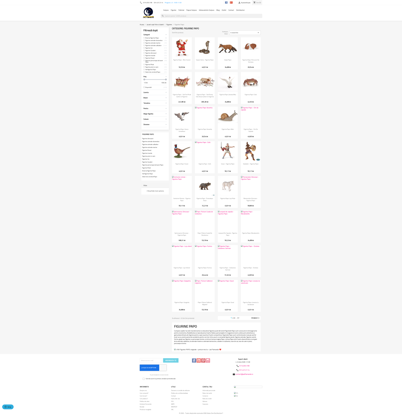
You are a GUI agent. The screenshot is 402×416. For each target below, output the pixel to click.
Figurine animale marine (149, 147)
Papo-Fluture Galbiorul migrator (205, 303)
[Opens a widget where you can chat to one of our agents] (8, 407)
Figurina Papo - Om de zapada (251, 130)
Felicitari (181, 10)
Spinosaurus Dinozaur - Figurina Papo (182, 234)
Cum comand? (144, 393)
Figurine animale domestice (150, 141)
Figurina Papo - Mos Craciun (182, 60)
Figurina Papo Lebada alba (228, 94)
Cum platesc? (144, 398)
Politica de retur (144, 401)
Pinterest (203, 360)
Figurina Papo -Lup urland (182, 268)
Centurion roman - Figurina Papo (181, 199)
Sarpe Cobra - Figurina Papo (205, 60)
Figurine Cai (145, 159)
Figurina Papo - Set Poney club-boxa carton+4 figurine (205, 95)
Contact (231, 10)
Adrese (205, 401)
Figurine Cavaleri (147, 162)
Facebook (194, 360)
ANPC (173, 404)
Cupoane (205, 404)
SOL (172, 401)
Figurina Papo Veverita (205, 129)
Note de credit (207, 398)
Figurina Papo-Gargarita (182, 302)
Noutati (142, 407)
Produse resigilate (145, 409)
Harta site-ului (175, 398)
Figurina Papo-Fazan (181, 164)
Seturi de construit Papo (149, 177)
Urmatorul (255, 318)
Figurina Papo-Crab (251, 94)
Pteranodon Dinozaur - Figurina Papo (251, 199)
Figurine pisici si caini (148, 156)
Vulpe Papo (227, 60)
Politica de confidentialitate (179, 393)
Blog (218, 10)
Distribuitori (240, 10)
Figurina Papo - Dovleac (250, 268)
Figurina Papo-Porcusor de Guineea (250, 61)
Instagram (208, 360)
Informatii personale (209, 390)
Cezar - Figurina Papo (227, 164)
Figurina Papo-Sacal (228, 302)
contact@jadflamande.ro (244, 374)
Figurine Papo (148, 134)
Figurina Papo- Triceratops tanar (205, 199)
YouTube (199, 360)
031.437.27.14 (158, 2)
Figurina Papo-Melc (228, 129)
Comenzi (205, 396)
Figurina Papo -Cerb (205, 164)
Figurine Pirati (146, 168)
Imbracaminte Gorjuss (206, 10)
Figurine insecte (147, 153)
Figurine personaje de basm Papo (152, 165)
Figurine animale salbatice (150, 144)
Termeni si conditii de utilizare (180, 390)
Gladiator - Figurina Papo (250, 164)
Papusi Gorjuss (191, 10)
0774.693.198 (147, 2)
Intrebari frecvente (145, 404)
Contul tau (207, 386)
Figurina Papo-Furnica (205, 268)
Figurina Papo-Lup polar (227, 198)
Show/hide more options (155, 191)
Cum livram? (143, 396)
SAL (172, 409)
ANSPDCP (174, 407)
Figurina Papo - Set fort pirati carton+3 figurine (182, 95)
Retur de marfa (207, 393)
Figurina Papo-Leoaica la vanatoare (250, 303)
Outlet (224, 10)
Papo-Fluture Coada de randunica (205, 234)
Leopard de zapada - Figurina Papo (227, 234)
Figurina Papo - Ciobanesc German (228, 269)
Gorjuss (166, 10)
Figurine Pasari (146, 150)
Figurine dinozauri (147, 138)
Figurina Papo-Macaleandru (250, 233)
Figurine (173, 10)
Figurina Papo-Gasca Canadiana (181, 130)
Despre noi (143, 390)
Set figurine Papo (147, 174)
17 (238, 318)
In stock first (245, 32)
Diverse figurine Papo (149, 171)
